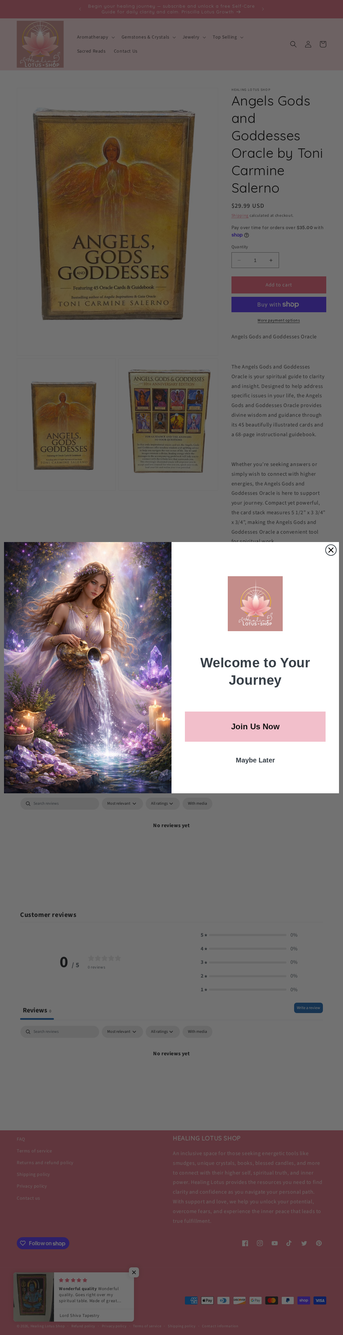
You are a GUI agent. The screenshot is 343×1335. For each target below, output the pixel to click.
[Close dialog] (331, 550)
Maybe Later (255, 760)
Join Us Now (255, 726)
